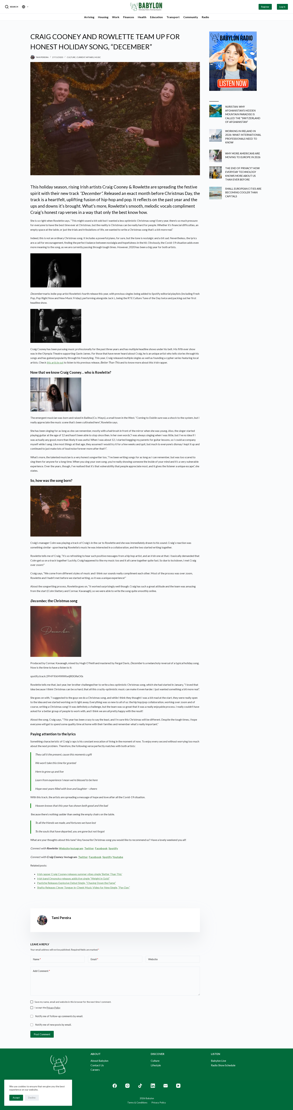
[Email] (165, 1086)
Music (97, 57)
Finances (128, 17)
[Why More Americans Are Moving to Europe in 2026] (215, 156)
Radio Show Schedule (223, 1065)
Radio (205, 17)
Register (265, 6)
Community (190, 17)
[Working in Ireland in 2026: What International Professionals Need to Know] (215, 135)
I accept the (47, 1007)
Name (37, 959)
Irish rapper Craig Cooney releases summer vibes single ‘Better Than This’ (79, 874)
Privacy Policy (53, 1007)
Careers (95, 1069)
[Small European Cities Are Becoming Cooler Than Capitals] (215, 193)
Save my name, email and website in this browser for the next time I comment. (73, 1002)
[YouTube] (178, 1086)
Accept (16, 1097)
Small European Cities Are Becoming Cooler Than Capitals (243, 192)
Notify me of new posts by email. (53, 1024)
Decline (31, 1097)
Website (153, 959)
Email (94, 959)
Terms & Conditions (137, 1102)
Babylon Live (218, 1060)
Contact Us (97, 1065)
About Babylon (99, 1060)
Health (142, 17)
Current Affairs (85, 57)
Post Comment (42, 1034)
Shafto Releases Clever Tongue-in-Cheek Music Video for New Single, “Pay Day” (83, 887)
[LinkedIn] (153, 1086)
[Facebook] (115, 1086)
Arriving (89, 17)
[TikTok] (140, 1086)
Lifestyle (156, 1065)
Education (156, 17)
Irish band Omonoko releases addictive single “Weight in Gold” (73, 878)
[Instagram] (127, 1086)
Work (115, 17)
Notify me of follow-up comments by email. (59, 1016)
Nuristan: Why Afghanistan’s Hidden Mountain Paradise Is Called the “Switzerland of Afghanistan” (242, 114)
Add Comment (41, 970)
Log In (282, 6)
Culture (71, 57)
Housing (103, 17)
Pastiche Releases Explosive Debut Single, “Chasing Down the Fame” (76, 882)
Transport (173, 17)
